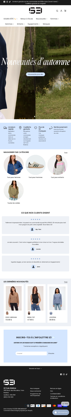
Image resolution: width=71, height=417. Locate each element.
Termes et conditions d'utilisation (57, 397)
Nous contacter (35, 391)
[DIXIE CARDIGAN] (14, 298)
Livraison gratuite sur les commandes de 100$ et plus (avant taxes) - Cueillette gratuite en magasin (35, 2)
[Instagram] (7, 2)
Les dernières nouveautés (16, 281)
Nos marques (34, 388)
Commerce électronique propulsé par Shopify (18, 410)
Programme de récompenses (35, 395)
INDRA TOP (31, 317)
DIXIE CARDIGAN (11, 317)
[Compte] (61, 10)
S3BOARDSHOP (22, 409)
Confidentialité (55, 394)
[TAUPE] (7, 313)
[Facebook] (4, 2)
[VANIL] (51, 313)
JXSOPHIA (52, 317)
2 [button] (36, 116)
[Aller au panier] (65, 10)
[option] (35, 73)
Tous (65, 153)
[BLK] (29, 313)
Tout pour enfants (57, 177)
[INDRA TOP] (35, 298)
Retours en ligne (55, 388)
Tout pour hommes (35, 177)
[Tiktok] (10, 2)
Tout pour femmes (13, 177)
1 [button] (35, 116)
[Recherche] (57, 10)
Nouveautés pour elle (35, 74)
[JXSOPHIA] (57, 298)
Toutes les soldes (13, 203)
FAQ (51, 391)
